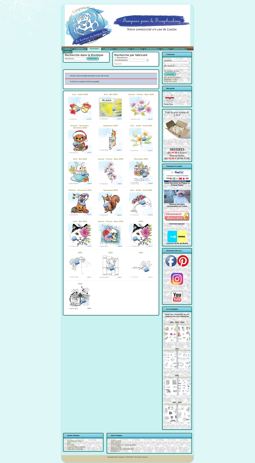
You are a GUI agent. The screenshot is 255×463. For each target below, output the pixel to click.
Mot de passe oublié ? (172, 77)
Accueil (67, 49)
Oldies (67, 52)
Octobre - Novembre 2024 (80, 190)
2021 (141, 252)
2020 (80, 284)
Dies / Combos (123, 49)
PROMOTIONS (151, 49)
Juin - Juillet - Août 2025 (141, 126)
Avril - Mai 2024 (80, 221)
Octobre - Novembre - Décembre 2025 (80, 127)
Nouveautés (94, 49)
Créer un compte (170, 81)
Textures (137, 49)
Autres (165, 49)
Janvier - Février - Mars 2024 (110, 221)
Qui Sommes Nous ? (75, 441)
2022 (110, 252)
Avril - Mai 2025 (80, 159)
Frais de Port (116, 443)
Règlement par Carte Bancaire (122, 449)
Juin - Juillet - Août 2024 (141, 190)
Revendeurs (115, 451)
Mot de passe (169, 66)
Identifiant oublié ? (171, 79)
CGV (69, 443)
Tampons (108, 49)
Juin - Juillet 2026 (80, 94)
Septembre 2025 (110, 126)
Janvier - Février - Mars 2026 (141, 94)
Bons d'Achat (116, 447)
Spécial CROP (179, 49)
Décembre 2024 (141, 159)
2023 (80, 252)
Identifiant (168, 61)
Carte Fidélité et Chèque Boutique (124, 445)
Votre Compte (116, 441)
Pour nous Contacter (75, 449)
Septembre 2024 (110, 190)
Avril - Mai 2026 (110, 94)
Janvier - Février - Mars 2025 (110, 159)
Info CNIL (71, 445)
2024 (141, 221)
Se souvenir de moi (171, 71)
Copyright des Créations (76, 447)
